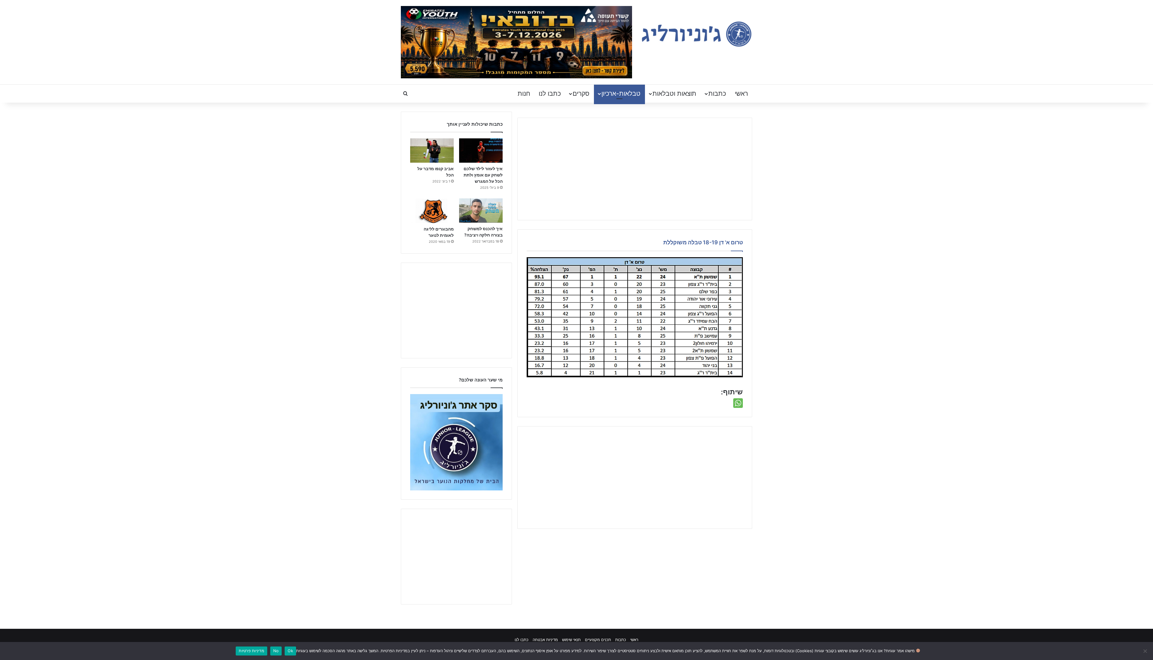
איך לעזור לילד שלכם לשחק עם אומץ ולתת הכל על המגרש (483, 175)
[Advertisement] (635, 169)
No (276, 650)
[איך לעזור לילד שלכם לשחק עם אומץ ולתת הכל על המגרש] (481, 150)
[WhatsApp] (738, 403)
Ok (290, 650)
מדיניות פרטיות (251, 650)
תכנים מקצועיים (598, 639)
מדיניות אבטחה (545, 639)
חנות (524, 93)
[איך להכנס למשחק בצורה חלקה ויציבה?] (481, 210)
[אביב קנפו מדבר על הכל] (432, 150)
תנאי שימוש (571, 639)
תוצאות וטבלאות (674, 93)
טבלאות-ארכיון (620, 93)
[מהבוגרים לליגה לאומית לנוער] (432, 210)
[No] (1145, 651)
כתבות (717, 93)
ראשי (741, 93)
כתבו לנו (550, 93)
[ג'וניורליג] (696, 34)
